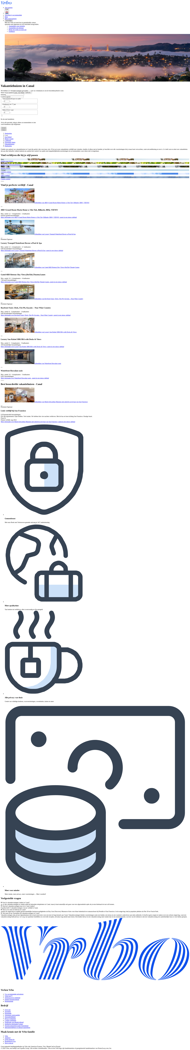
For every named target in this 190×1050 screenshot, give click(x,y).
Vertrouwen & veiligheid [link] (12, 998)
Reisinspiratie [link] (9, 1001)
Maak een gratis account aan (17, 30)
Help (6, 17)
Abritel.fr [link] (7, 1038)
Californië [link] (8, 140)
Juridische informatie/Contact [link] (14, 1024)
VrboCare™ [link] (8, 996)
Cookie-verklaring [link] (10, 1020)
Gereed (4, 128)
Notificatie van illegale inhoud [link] (14, 1022)
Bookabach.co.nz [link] (10, 1041)
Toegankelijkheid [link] (10, 1017)
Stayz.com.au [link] (9, 1043)
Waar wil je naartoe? (7, 92)
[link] (25, 31)
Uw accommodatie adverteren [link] (14, 994)
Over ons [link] (7, 1010)
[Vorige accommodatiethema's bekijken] (1, 181)
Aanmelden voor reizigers (17, 26)
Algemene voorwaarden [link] (12, 1015)
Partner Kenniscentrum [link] (12, 999)
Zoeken (4, 130)
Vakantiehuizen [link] (9, 144)
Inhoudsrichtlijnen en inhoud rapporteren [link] (17, 1027)
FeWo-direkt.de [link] (9, 1039)
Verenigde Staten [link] (10, 142)
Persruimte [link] (8, 1013)
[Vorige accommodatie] (1, 380)
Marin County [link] (9, 139)
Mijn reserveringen (11, 19)
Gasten (3, 97)
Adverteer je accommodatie (13, 15)
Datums (3, 95)
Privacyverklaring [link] (10, 1018)
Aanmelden (9, 20)
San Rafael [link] (8, 137)
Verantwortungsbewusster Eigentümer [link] (16, 1026)
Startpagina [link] (8, 133)
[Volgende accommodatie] (3, 380)
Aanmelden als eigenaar (16, 28)
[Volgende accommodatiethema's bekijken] (3, 181)
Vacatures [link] (8, 1011)
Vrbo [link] (6, 1036)
